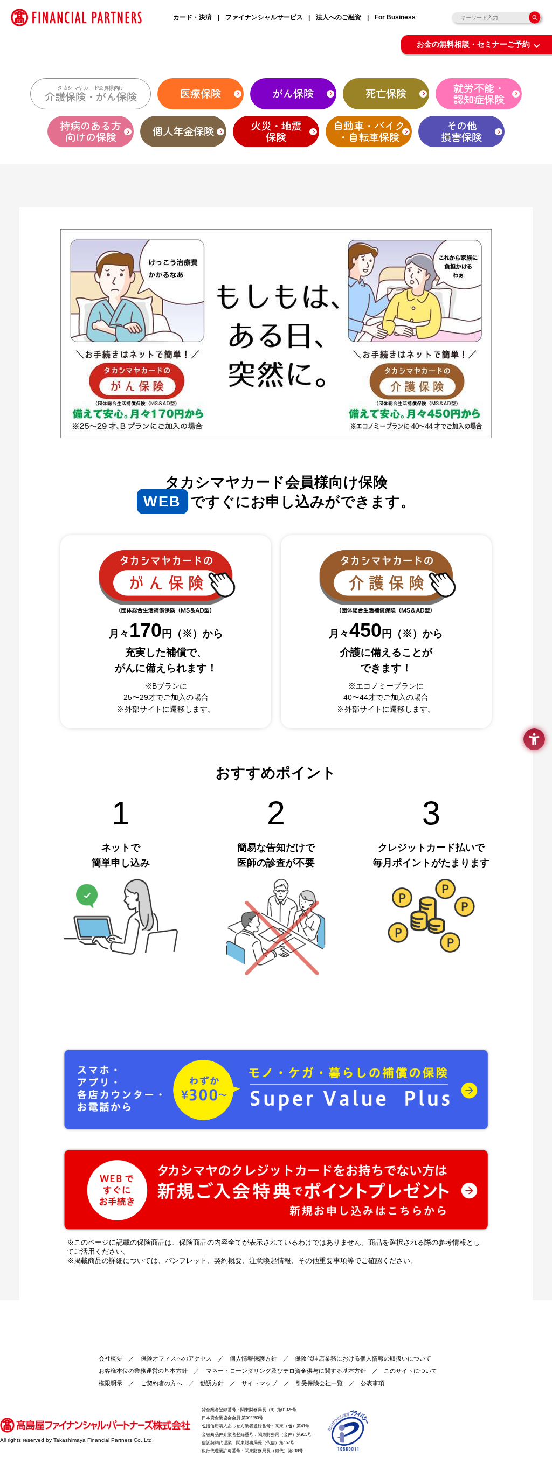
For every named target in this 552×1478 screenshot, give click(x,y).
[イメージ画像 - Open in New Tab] (348, 1430)
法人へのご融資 (338, 17)
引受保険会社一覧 (319, 1383)
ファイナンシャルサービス (264, 17)
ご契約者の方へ (161, 1383)
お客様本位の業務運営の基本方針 (143, 1371)
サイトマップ (259, 1383)
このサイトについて (410, 1371)
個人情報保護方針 (253, 1358)
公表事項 (372, 1383)
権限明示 (110, 1383)
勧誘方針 (212, 1383)
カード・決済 (192, 17)
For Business (395, 17)
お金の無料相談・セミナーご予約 (473, 44)
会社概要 (110, 1358)
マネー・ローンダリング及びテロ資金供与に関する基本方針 (286, 1371)
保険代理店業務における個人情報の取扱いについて (363, 1358)
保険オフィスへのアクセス (176, 1358)
